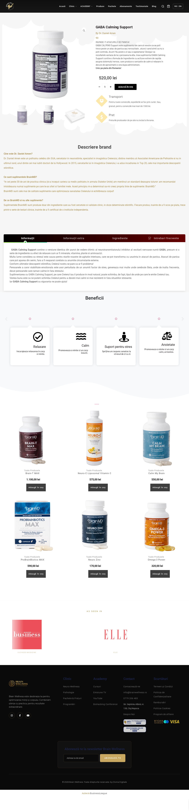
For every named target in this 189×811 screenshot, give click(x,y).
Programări (69, 704)
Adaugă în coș (125, 87)
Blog (154, 6)
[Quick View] (23, 487)
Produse (100, 6)
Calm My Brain (156, 473)
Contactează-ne (131, 686)
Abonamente (126, 6)
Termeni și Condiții (163, 686)
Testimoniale (142, 6)
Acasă (62, 6)
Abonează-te (112, 758)
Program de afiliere (164, 714)
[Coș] (168, 6)
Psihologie (68, 692)
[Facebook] (20, 715)
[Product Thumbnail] (32, 438)
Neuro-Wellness (71, 686)
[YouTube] (28, 715)
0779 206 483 (130, 698)
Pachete (112, 6)
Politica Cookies (162, 708)
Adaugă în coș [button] (36, 487)
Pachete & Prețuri (72, 698)
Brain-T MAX (32, 473)
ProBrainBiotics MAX (32, 559)
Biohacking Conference (105, 704)
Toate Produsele (32, 470)
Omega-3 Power (156, 559)
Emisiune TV (99, 692)
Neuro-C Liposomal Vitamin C (94, 473)
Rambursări (160, 702)
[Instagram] (12, 715)
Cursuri (97, 686)
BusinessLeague (98, 793)
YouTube (97, 698)
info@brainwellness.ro (135, 692)
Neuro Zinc (94, 559)
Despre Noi (129, 714)
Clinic (72, 6)
